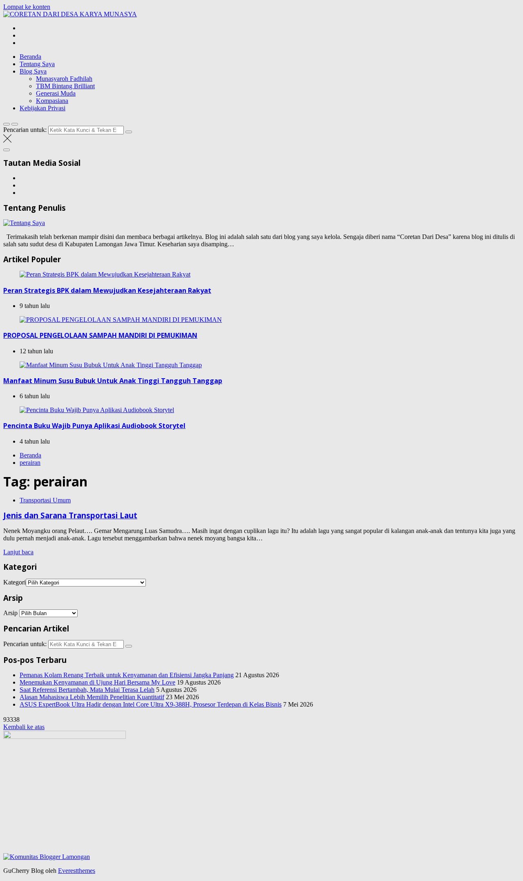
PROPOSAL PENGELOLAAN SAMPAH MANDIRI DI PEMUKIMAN (100, 335)
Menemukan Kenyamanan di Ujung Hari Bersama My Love (97, 682)
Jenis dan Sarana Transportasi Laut (70, 515)
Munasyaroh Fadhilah (64, 78)
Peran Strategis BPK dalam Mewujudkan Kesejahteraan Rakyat (107, 290)
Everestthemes (76, 870)
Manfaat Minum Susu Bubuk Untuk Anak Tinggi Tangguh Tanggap (112, 380)
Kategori (14, 582)
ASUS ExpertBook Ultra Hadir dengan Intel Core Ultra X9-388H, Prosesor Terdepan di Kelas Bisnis (151, 704)
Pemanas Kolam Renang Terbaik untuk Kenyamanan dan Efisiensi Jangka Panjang (127, 674)
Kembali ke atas (24, 726)
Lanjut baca (18, 552)
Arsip (10, 612)
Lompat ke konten (26, 6)
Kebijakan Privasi (42, 108)
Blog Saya (33, 71)
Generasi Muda (56, 93)
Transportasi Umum (45, 500)
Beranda (30, 56)
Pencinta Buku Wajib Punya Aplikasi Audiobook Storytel (94, 425)
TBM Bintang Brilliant (65, 86)
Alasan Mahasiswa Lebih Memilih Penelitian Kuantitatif (92, 697)
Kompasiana (52, 100)
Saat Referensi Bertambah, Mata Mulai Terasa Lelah (87, 689)
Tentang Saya (37, 63)
